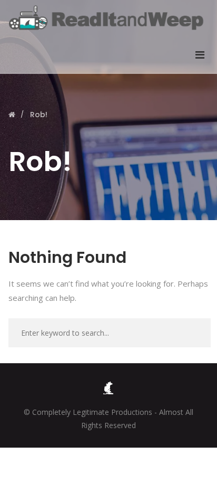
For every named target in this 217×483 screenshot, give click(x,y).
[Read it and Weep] (108, 17)
